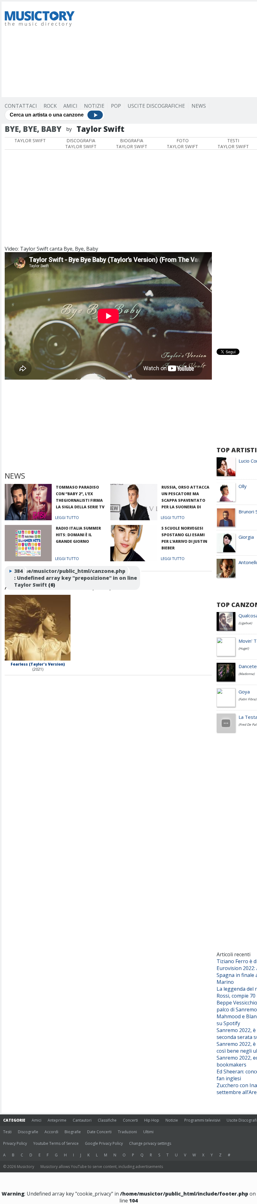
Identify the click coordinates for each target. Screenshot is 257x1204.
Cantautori (82, 1120)
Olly (243, 486)
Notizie (94, 105)
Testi (7, 1131)
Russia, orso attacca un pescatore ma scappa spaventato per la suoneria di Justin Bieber (185, 500)
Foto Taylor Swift (182, 143)
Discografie (28, 1131)
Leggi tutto (67, 517)
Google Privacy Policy (104, 1143)
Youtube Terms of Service (56, 1143)
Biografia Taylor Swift (131, 143)
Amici (70, 105)
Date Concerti (99, 1131)
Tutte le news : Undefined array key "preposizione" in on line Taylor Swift (75, 578)
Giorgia (246, 537)
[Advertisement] (169, 48)
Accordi (51, 1131)
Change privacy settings (150, 1143)
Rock (50, 105)
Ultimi (148, 1131)
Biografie (73, 1131)
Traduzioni (127, 1131)
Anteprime (57, 1120)
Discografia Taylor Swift (81, 143)
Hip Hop (151, 1120)
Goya (244, 691)
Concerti (130, 1120)
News (198, 105)
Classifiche (107, 1120)
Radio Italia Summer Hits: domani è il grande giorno (78, 535)
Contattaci (21, 105)
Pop (116, 105)
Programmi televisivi (202, 1120)
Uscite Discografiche (156, 105)
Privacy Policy (15, 1143)
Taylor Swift (30, 140)
